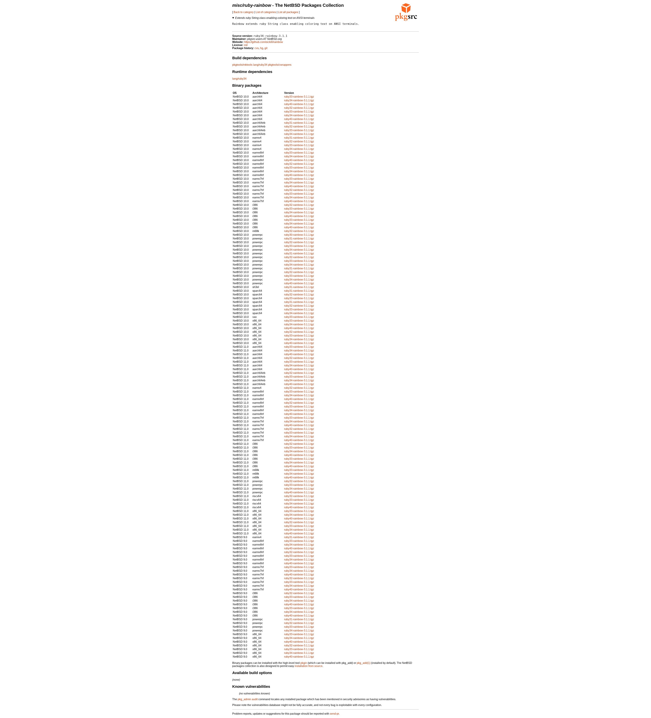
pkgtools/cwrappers (279, 64)
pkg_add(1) (363, 662)
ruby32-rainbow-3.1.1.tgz (299, 107)
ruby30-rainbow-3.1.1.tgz (299, 234)
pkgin (303, 662)
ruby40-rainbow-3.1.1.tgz (299, 104)
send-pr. (335, 713)
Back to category (244, 12)
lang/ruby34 (260, 64)
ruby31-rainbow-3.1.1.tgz (299, 122)
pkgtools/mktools (242, 64)
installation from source (308, 666)
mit (246, 45)
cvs (257, 48)
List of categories (266, 12)
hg (261, 48)
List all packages (288, 12)
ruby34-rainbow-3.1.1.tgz (299, 100)
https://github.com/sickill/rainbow (263, 42)
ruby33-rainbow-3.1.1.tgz (299, 96)
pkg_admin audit (248, 699)
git (265, 48)
